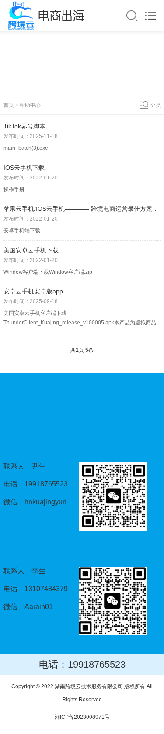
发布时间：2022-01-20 (30, 178)
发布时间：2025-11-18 (30, 136)
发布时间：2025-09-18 (30, 301)
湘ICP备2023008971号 (82, 717)
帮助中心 (30, 105)
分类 (155, 105)
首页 (8, 105)
